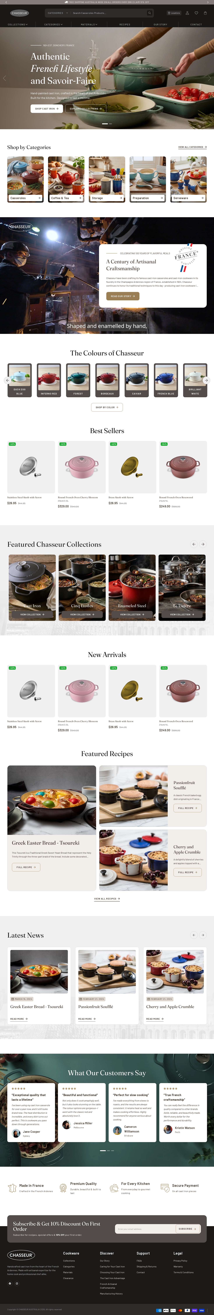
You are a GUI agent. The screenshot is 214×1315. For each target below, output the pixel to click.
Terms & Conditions (184, 1272)
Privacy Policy (180, 1260)
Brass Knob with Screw (121, 497)
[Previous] (7, 380)
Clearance (68, 1278)
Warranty (178, 1266)
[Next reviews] (206, 1112)
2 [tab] (110, 123)
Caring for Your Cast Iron (112, 1266)
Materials (67, 1272)
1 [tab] (105, 123)
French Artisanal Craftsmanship (108, 1286)
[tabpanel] (107, 78)
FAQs (139, 1260)
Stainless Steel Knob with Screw (24, 497)
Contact (141, 1272)
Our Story (104, 1260)
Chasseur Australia (29, 1309)
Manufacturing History (111, 1293)
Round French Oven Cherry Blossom (78, 497)
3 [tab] (112, 1150)
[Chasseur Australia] (21, 1255)
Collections (69, 1260)
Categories (69, 1266)
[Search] (149, 13)
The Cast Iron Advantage (112, 1278)
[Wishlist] (196, 13)
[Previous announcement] (6, 2)
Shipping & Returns (146, 1266)
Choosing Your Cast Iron (112, 1272)
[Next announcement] (208, 2)
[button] (18, 24)
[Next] (206, 380)
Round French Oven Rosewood (176, 497)
